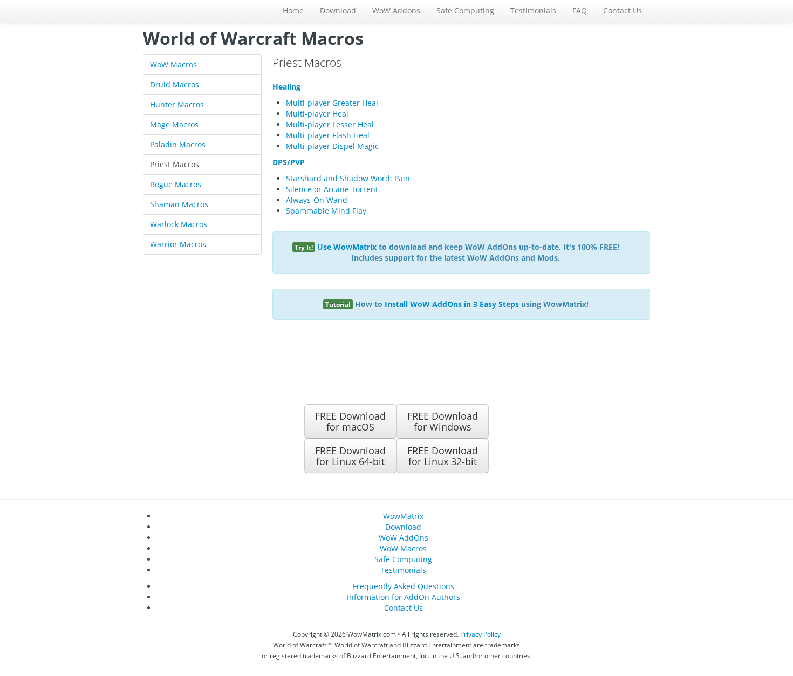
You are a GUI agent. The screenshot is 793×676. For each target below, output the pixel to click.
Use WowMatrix (347, 247)
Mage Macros (174, 124)
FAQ (579, 10)
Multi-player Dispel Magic (332, 146)
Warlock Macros (178, 224)
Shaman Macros (179, 204)
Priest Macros (174, 164)
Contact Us (622, 10)
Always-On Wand (316, 200)
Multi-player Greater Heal (332, 103)
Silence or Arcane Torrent (332, 189)
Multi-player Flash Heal (328, 135)
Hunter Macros (177, 104)
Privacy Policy (480, 634)
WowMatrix (403, 516)
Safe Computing (465, 10)
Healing (286, 86)
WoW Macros (173, 64)
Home (293, 10)
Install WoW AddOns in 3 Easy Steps (452, 304)
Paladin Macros (178, 144)
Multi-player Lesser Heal (330, 124)
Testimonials (533, 10)
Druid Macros (174, 84)
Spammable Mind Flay (326, 211)
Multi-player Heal (317, 113)
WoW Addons (396, 10)
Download (338, 10)
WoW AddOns (403, 537)
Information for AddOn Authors (403, 597)
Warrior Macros (178, 244)
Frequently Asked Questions (403, 586)
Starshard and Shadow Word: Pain (348, 178)
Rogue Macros (175, 184)
